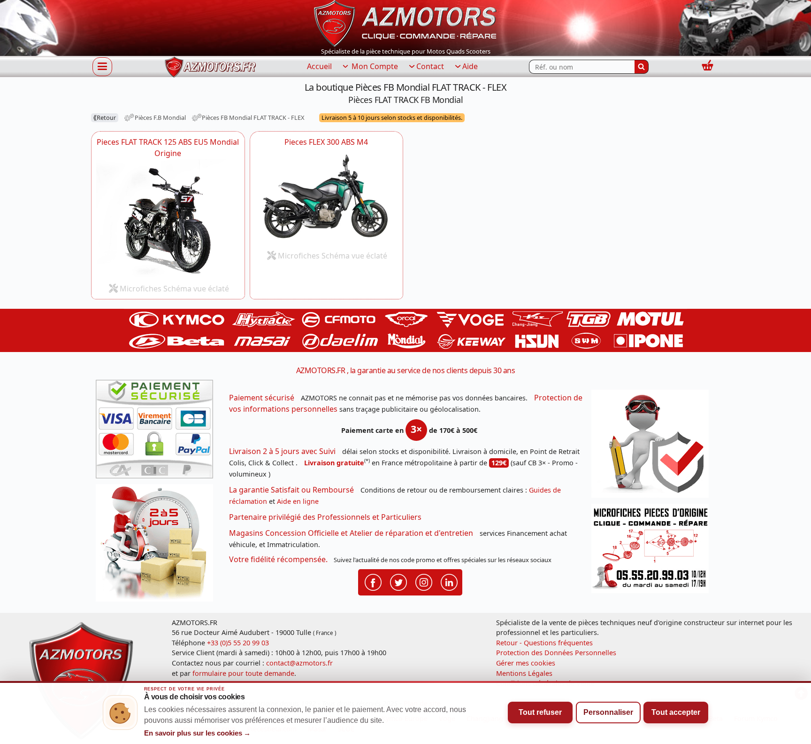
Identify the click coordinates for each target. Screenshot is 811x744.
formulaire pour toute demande (243, 673)
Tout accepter (675, 712)
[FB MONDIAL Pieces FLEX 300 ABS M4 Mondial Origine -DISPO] (326, 196)
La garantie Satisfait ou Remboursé (291, 490)
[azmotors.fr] (210, 67)
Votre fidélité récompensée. (278, 559)
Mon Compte (374, 66)
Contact (430, 66)
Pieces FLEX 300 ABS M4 (326, 142)
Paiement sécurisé (261, 397)
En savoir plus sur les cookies (197, 733)
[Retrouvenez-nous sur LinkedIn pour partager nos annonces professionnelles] (449, 582)
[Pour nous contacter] (653, 551)
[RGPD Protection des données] (653, 447)
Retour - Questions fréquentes (544, 642)
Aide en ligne (298, 501)
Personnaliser (608, 712)
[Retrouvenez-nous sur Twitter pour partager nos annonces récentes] (398, 582)
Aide (470, 66)
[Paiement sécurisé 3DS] (158, 432)
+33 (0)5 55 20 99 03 (238, 642)
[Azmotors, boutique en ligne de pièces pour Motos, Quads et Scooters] (405, 22)
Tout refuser (540, 712)
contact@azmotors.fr (299, 662)
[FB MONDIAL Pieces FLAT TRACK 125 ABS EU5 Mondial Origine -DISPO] (168, 219)
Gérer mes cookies (525, 662)
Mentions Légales (524, 673)
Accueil (319, 66)
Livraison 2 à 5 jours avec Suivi (282, 451)
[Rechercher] (642, 67)
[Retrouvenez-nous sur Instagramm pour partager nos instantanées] (423, 582)
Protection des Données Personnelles (556, 652)
